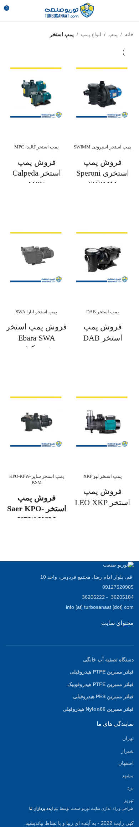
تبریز (129, 800)
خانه (129, 34)
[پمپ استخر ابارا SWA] (36, 257)
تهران (128, 738)
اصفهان (126, 763)
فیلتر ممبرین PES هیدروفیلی (103, 696)
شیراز (127, 751)
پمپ (113, 34)
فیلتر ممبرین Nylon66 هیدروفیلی (98, 709)
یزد (130, 788)
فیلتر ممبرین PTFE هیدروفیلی (102, 672)
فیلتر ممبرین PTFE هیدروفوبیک (100, 684)
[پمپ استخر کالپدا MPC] (36, 92)
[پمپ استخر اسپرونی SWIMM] (102, 92)
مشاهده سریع (103, 210)
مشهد (128, 775)
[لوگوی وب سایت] (69, 10)
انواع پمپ (91, 34)
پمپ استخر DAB (102, 311)
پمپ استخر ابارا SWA (36, 311)
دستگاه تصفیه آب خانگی (108, 659)
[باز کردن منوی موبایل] (130, 11)
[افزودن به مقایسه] (103, 133)
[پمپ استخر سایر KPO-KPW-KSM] (36, 421)
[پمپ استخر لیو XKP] (102, 421)
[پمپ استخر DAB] (102, 257)
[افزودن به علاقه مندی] (103, 192)
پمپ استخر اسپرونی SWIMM (103, 147)
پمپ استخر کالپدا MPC (36, 147)
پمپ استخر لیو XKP (102, 476)
